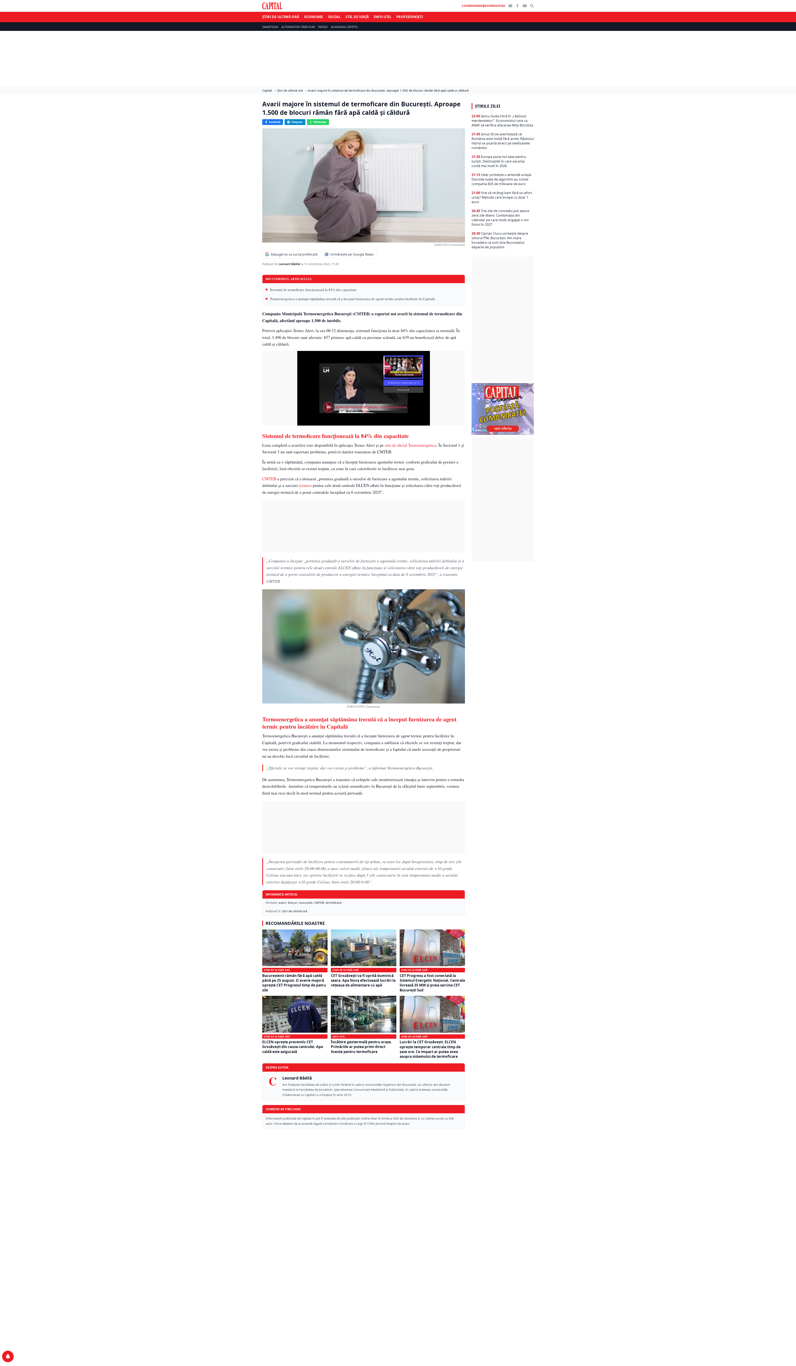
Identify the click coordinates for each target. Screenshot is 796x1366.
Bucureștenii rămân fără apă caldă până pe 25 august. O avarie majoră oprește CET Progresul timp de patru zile (294, 982)
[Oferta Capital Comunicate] (503, 409)
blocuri (293, 903)
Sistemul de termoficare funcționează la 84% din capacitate (313, 289)
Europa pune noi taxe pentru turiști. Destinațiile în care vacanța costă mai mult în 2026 (499, 161)
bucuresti (306, 903)
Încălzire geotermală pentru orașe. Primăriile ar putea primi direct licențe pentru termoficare (361, 1047)
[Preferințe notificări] (8, 1356)
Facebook (274, 122)
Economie (313, 17)
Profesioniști (409, 17)
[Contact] (510, 6)
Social (334, 17)
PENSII (323, 27)
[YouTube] (525, 6)
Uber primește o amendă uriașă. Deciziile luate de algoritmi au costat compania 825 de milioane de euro (502, 179)
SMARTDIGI (270, 27)
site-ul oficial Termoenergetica (410, 445)
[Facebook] (517, 6)
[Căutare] (532, 6)
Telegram (297, 122)
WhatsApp (320, 122)
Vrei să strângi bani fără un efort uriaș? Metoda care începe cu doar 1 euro (502, 197)
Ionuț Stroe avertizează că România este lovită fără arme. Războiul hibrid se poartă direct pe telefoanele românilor (503, 141)
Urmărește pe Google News (352, 254)
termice (305, 485)
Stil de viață (357, 17)
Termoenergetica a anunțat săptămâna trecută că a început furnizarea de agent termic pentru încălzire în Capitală (352, 298)
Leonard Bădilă (290, 264)
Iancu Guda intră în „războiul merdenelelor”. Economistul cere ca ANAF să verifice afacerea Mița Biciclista (502, 120)
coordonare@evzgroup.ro (483, 6)
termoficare (334, 903)
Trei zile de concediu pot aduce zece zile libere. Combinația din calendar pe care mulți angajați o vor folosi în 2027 (500, 218)
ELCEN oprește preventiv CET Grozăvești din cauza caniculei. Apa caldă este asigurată (292, 1047)
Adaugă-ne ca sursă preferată (294, 254)
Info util (382, 17)
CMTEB (269, 479)
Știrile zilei (487, 106)
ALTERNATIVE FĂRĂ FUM (298, 27)
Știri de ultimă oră (280, 17)
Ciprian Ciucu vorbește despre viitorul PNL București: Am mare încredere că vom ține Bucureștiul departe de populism (500, 240)
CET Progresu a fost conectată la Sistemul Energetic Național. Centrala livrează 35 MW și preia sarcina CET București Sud (432, 982)
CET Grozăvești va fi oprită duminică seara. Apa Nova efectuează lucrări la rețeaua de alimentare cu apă (363, 980)
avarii (282, 903)
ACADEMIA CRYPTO (344, 27)
